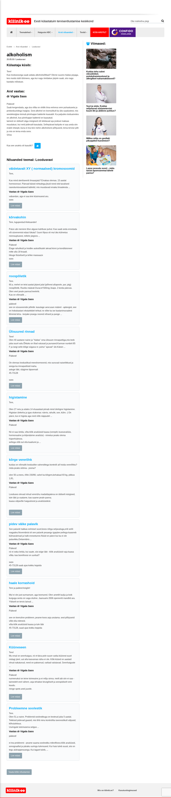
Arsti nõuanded (65, 32)
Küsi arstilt (99, 32)
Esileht (9, 47)
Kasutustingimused (127, 790)
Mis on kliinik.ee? (106, 790)
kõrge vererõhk (20, 459)
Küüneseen (17, 647)
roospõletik (17, 276)
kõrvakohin (17, 217)
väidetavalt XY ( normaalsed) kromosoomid (42, 168)
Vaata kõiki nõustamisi (19, 772)
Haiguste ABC (44, 32)
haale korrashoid (22, 583)
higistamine (18, 397)
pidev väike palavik (23, 524)
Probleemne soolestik (25, 708)
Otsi (162, 21)
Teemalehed (25, 32)
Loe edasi (15, 205)
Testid (83, 32)
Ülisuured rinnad (22, 331)
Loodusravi (35, 47)
